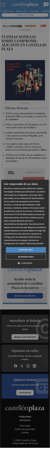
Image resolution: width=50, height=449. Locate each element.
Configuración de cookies (14, 243)
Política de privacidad (34, 243)
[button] (25, 263)
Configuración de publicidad (15, 237)
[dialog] (25, 224)
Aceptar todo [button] (26, 250)
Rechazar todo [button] (26, 257)
